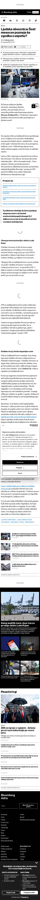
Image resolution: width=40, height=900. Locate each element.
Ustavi (18, 47)
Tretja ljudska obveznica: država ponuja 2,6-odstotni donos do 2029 (25, 545)
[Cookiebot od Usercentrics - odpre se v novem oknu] (30, 425)
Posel (2, 817)
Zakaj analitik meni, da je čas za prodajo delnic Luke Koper (18, 624)
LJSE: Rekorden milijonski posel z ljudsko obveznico (24, 565)
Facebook (23, 849)
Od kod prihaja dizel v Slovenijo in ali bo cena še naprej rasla (10, 677)
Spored (22, 817)
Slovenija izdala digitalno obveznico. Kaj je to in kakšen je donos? (19, 186)
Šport (2, 833)
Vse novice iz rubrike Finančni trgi (10, 574)
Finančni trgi (9, 691)
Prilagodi (19, 468)
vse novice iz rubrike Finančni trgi (10, 787)
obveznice (14, 522)
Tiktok (22, 859)
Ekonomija (4, 814)
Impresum (4, 854)
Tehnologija (4, 827)
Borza (21, 522)
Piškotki (3, 851)
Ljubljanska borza (24, 519)
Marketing (4, 857)
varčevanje (29, 522)
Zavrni (20, 473)
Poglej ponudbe (29, 892)
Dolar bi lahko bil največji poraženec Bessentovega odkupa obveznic (19, 778)
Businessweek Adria (7, 841)
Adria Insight (4, 838)
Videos (22, 814)
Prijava (29, 12)
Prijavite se (24, 897)
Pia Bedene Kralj (9, 40)
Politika (3, 820)
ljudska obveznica (8, 519)
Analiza (3, 835)
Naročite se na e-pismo (28, 806)
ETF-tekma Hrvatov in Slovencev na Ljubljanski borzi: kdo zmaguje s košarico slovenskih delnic (29, 678)
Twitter (22, 854)
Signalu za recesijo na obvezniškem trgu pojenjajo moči (19, 203)
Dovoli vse (20, 462)
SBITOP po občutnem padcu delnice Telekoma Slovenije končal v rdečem (25, 555)
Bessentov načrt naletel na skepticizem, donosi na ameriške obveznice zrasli (19, 767)
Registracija (10, 892)
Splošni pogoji (5, 846)
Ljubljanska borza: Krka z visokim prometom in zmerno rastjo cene (18, 746)
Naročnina (35, 12)
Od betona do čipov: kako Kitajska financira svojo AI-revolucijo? (28, 653)
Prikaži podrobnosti (27, 456)
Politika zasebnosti (6, 849)
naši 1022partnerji (12, 435)
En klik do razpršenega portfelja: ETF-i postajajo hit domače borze (24, 534)
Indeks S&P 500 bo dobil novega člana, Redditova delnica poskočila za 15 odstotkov (8, 654)
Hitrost (23, 47)
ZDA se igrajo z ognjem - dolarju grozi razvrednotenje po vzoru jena (18, 730)
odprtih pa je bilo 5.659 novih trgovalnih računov (19, 417)
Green (3, 830)
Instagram (23, 851)
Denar (3, 725)
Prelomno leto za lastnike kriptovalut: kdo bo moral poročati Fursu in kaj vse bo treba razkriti (19, 757)
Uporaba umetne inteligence (9, 859)
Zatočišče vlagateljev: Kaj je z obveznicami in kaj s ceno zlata (19, 198)
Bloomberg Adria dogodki (27, 820)
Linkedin (22, 857)
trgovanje (5, 522)
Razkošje (3, 825)
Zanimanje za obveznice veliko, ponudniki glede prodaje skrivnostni (19, 192)
